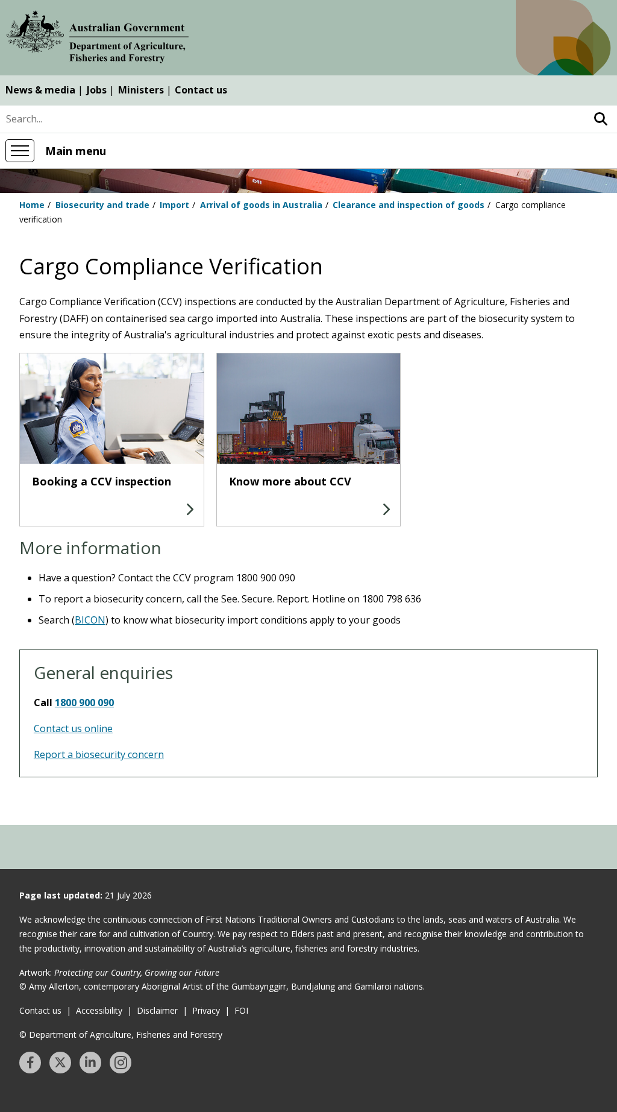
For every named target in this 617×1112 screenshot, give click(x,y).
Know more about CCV (290, 481)
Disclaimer (157, 1010)
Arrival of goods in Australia (261, 204)
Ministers (141, 89)
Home (32, 204)
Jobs (97, 89)
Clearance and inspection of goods (408, 204)
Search (600, 119)
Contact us (201, 89)
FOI (241, 1010)
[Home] (97, 39)
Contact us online (73, 728)
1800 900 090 (84, 702)
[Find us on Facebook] (30, 1062)
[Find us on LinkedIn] (90, 1062)
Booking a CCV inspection (101, 481)
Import (174, 204)
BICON (90, 620)
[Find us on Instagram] (120, 1062)
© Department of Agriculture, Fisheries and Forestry (120, 1034)
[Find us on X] (60, 1062)
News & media (40, 89)
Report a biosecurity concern (99, 754)
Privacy (206, 1010)
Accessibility (99, 1010)
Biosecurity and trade (102, 204)
